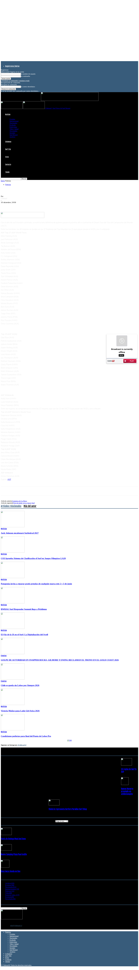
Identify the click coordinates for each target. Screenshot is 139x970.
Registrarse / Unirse (12, 66)
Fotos (7, 157)
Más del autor (30, 506)
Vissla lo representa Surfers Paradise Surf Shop (68, 809)
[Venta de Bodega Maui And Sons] (6, 834)
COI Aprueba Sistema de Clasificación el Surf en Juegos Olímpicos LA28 (33, 558)
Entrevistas (13, 127)
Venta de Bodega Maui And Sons (13, 838)
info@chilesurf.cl (16, 925)
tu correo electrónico (28, 87)
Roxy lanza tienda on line (10, 871)
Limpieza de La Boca (19, 501)
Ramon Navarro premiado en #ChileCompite (127, 791)
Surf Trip (8, 149)
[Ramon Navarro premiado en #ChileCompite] (125, 784)
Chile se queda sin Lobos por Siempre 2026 (20, 685)
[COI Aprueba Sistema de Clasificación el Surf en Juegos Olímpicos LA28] (13, 552)
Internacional (14, 121)
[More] (43, 205)
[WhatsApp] (20, 206)
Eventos (12, 119)
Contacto (8, 164)
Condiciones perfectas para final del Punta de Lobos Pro (26, 736)
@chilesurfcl (21, 745)
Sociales (12, 133)
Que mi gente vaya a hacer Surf (24, 503)
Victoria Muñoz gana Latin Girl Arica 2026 (20, 711)
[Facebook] (4, 206)
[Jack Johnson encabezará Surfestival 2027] (13, 527)
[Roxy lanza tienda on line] (5, 867)
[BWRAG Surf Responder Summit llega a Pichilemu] (13, 603)
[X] (12, 206)
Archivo (12, 137)
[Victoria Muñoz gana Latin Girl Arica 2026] (13, 704)
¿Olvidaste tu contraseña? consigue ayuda (15, 81)
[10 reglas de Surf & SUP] (126, 765)
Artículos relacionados (11, 506)
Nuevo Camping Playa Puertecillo (14, 854)
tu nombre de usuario (28, 74)
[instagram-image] (12, 760)
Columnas (8, 142)
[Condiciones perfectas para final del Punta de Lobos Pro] (13, 730)
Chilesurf (4, 198)
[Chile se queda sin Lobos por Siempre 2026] (13, 679)
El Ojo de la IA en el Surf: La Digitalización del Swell (24, 634)
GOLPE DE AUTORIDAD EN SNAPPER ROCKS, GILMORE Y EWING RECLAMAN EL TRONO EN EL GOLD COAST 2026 (60, 660)
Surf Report (14, 135)
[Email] (35, 206)
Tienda (7, 172)
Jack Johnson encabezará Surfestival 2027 (20, 533)
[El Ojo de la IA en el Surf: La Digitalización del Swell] (13, 628)
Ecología (13, 125)
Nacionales (13, 123)
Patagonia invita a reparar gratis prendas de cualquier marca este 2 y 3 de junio (36, 584)
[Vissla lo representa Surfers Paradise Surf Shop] (54, 805)
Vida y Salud (14, 129)
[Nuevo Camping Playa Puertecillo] (6, 850)
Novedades (13, 131)
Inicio (3, 181)
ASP (9, 479)
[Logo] (12, 108)
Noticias (7, 114)
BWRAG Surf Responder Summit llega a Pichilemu (24, 609)
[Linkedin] (27, 206)
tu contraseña (25, 76)
